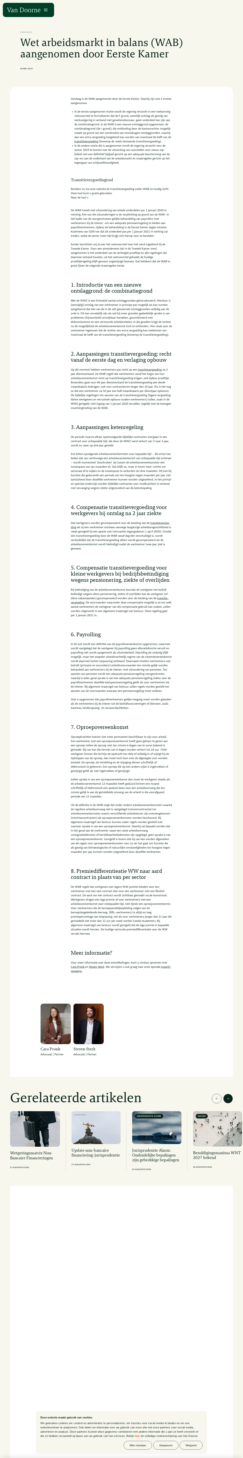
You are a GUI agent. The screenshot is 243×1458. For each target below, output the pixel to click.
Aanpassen (166, 1445)
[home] (23, 10)
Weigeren (191, 1445)
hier (137, 1435)
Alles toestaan (138, 1445)
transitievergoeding (86, 141)
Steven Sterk (96, 967)
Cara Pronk (78, 967)
